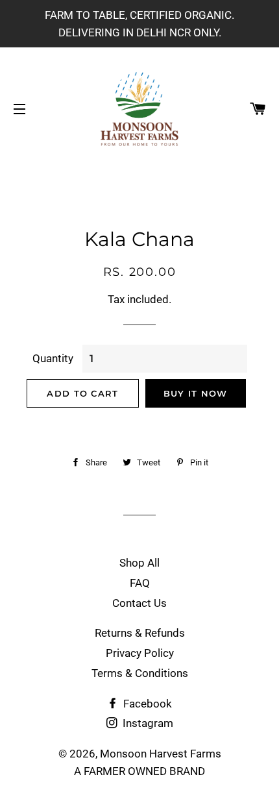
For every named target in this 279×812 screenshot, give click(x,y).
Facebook (146, 703)
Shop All (139, 562)
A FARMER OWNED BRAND (139, 771)
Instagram (146, 723)
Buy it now (196, 393)
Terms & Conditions (139, 673)
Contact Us (139, 603)
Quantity (52, 358)
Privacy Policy (140, 652)
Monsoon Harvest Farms (160, 753)
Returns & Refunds (140, 632)
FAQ (140, 582)
